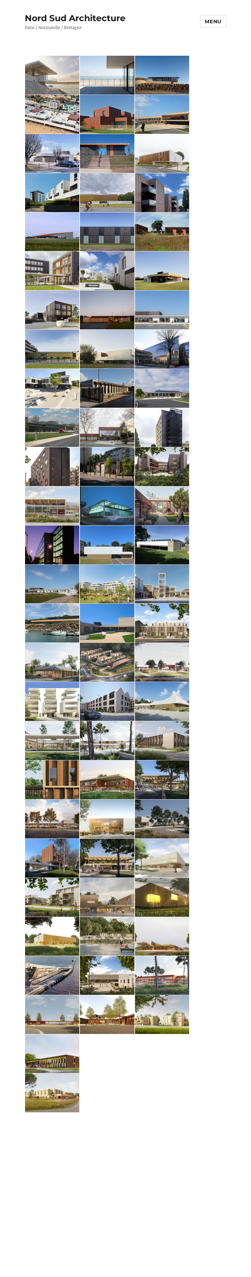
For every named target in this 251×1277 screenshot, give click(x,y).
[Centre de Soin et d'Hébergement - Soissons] (52, 740)
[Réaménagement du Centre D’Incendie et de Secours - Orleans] (162, 584)
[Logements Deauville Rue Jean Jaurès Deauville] (52, 897)
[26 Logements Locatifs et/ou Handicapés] (107, 701)
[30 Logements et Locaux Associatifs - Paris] (52, 858)
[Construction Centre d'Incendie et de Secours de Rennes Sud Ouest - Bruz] (162, 975)
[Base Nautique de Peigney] (107, 936)
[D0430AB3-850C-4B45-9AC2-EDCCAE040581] (107, 584)
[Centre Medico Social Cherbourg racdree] (162, 466)
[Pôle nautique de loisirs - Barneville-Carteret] (52, 75)
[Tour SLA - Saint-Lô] (162, 427)
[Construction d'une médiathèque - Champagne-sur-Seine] (162, 779)
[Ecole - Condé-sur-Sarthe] (162, 388)
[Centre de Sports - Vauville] (52, 231)
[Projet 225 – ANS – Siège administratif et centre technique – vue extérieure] (162, 1053)
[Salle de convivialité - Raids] (162, 270)
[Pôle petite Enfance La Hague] (107, 623)
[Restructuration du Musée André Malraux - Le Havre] (107, 505)
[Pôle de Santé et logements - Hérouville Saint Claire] (52, 309)
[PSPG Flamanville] (107, 114)
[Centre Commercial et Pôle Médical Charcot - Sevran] (107, 466)
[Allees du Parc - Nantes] (107, 270)
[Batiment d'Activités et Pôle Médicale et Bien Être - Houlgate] (107, 779)
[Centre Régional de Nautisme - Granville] (52, 349)
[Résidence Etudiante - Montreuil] (52, 466)
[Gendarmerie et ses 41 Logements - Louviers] (107, 1092)
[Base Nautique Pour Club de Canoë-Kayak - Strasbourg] (107, 858)
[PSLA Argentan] (162, 153)
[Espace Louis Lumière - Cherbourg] (162, 897)
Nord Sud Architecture (75, 18)
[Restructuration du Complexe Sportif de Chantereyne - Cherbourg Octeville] (162, 1171)
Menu (213, 21)
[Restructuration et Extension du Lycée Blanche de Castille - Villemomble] (162, 349)
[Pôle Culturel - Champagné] (52, 153)
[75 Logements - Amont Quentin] (52, 192)
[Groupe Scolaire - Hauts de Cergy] (52, 388)
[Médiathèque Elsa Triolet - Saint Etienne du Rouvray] (162, 1092)
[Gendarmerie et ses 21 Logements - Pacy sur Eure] (52, 1171)
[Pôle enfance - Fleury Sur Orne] (162, 701)
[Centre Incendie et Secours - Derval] (52, 505)
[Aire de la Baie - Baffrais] (107, 153)
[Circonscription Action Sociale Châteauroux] (52, 779)
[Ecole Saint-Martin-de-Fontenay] (107, 975)
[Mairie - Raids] (107, 309)
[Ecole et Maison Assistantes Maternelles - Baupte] (52, 584)
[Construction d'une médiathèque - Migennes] (52, 819)
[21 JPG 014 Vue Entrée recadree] (107, 897)
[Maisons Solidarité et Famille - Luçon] (162, 740)
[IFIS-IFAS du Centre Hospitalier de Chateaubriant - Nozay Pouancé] (52, 936)
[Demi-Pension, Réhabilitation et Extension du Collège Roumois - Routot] (107, 1014)
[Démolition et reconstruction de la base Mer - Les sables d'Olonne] (52, 975)
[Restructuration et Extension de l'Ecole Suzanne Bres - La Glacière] (162, 545)
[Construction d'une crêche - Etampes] (162, 819)
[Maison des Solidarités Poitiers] (162, 114)
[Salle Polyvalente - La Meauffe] (107, 545)
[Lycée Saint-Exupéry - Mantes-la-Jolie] (107, 349)
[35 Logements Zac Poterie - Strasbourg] (52, 701)
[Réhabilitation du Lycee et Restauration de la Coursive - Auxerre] (107, 1132)
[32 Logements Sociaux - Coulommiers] (162, 1132)
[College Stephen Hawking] (52, 270)
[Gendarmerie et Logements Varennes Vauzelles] (107, 662)
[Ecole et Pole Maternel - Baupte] (162, 309)
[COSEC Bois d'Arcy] (107, 427)
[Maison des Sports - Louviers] (162, 858)
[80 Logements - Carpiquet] (162, 1014)
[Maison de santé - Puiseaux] (162, 505)
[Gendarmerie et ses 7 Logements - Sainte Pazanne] (107, 231)
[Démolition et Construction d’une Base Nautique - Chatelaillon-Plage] (107, 740)
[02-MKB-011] (52, 545)
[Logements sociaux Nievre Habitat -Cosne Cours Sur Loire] (52, 1210)
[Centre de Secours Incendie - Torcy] (52, 427)
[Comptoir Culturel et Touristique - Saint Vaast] (162, 936)
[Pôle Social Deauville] (162, 623)
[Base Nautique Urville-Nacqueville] (162, 75)
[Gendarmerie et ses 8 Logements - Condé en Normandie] (107, 1171)
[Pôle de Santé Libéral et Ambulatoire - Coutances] (107, 819)
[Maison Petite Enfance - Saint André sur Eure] (52, 1132)
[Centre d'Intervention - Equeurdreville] (52, 1053)
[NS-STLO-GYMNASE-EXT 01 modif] (107, 1053)
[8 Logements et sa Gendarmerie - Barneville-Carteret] (107, 388)
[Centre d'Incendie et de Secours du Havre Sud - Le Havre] (52, 1092)
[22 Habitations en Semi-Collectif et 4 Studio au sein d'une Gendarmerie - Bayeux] (162, 192)
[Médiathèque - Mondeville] (107, 192)
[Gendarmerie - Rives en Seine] (52, 662)
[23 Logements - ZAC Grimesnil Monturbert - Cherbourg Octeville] (162, 231)
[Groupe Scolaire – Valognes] (162, 662)
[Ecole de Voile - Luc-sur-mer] (107, 75)
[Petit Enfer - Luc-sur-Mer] (52, 114)
